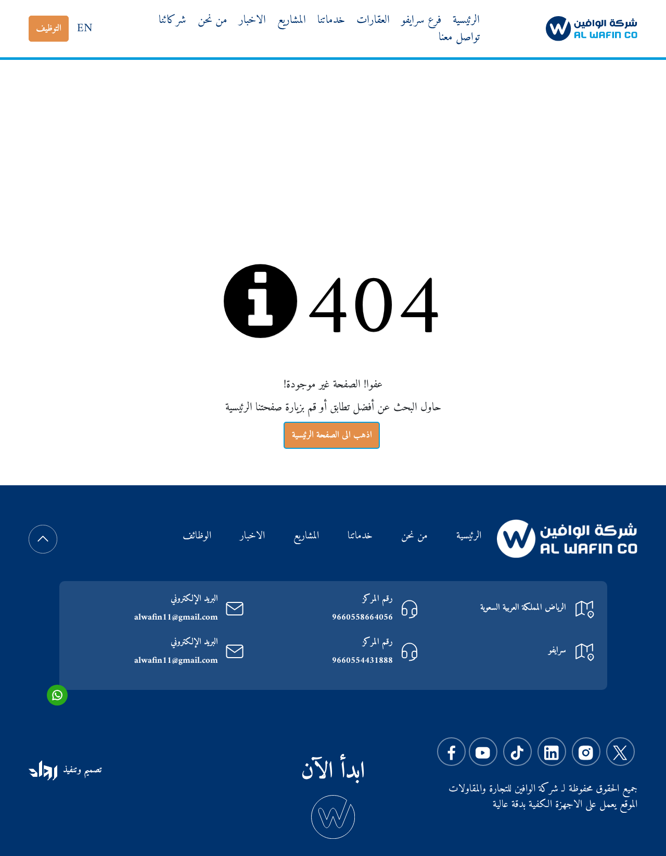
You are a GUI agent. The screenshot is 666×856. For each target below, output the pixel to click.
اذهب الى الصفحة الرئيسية (332, 435)
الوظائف (197, 536)
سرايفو (557, 650)
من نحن (212, 20)
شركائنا (172, 20)
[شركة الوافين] (591, 28)
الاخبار (252, 20)
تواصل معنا (459, 37)
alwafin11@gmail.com (176, 617)
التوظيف (48, 28)
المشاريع (291, 20)
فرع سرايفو (421, 20)
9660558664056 (362, 617)
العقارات (373, 20)
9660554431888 (362, 661)
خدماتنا (331, 20)
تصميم (91, 770)
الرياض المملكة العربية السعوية (523, 607)
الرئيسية (466, 20)
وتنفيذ (72, 770)
